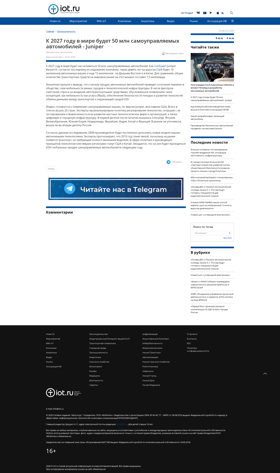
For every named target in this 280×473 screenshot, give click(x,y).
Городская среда (97, 348)
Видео (171, 21)
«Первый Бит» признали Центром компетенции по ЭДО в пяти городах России (209, 309)
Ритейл (92, 371)
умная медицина (151, 384)
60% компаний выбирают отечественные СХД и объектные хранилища (212, 179)
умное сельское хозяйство (156, 361)
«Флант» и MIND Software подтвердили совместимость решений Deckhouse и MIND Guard (210, 284)
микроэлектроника (152, 348)
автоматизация (150, 357)
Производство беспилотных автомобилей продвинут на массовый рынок (212, 127)
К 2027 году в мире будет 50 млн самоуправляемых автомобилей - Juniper (211, 99)
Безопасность (96, 380)
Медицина (94, 375)
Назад (51, 168)
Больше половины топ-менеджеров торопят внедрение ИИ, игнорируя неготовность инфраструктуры (209, 152)
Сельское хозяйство (99, 361)
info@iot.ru (122, 424)
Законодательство (98, 334)
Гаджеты (93, 384)
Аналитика (147, 21)
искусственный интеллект (155, 338)
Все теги (227, 237)
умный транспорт (151, 352)
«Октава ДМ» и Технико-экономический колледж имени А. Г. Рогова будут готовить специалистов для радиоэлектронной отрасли (211, 191)
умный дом (148, 380)
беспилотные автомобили (59, 52)
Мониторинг (95, 366)
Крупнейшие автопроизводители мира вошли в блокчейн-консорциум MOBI (210, 108)
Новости (55, 21)
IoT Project (187, 12)
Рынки (194, 21)
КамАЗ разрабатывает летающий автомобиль (207, 118)
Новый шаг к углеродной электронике (210, 214)
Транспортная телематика (102, 343)
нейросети (147, 371)
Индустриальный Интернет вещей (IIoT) (109, 338)
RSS (189, 343)
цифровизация (150, 334)
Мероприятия (78, 21)
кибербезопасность (152, 343)
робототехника (150, 366)
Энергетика (95, 357)
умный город (149, 375)
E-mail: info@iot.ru (55, 408)
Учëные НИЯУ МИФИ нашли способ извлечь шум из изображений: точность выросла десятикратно (211, 205)
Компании (124, 21)
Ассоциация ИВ (217, 21)
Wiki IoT (101, 21)
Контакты (192, 338)
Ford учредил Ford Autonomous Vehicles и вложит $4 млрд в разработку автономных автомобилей (212, 87)
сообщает (160, 66)
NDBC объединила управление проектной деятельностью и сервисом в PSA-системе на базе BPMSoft (212, 297)
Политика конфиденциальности (197, 350)
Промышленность (98, 352)
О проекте (192, 334)
